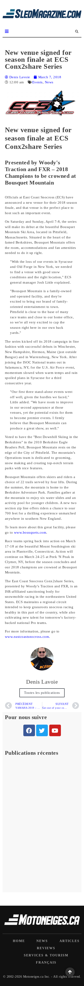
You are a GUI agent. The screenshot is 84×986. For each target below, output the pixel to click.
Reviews (46, 948)
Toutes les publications (42, 693)
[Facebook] (29, 730)
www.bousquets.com (30, 532)
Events (37, 82)
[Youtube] (55, 730)
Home (19, 941)
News (49, 82)
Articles (70, 941)
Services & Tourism (46, 955)
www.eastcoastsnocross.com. (27, 637)
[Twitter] (42, 730)
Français (46, 962)
